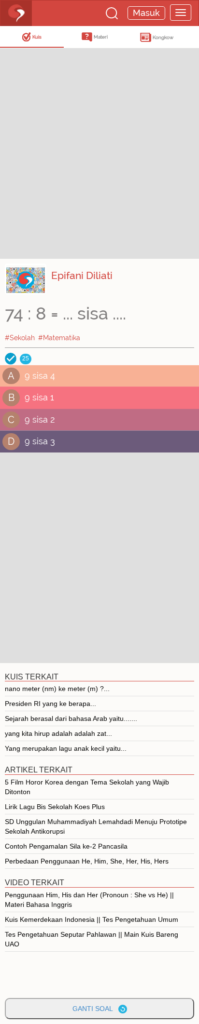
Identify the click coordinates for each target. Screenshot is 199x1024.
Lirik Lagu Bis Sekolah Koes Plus (55, 807)
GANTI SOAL (95, 1008)
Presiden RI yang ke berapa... (50, 703)
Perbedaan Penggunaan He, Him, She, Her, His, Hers (87, 861)
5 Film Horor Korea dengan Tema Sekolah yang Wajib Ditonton (87, 787)
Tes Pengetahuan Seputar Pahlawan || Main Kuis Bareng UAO (91, 939)
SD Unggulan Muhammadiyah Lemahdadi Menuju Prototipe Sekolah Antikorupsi (96, 826)
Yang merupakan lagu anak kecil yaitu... (66, 748)
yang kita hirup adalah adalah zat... (58, 733)
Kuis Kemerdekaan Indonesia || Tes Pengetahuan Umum (91, 919)
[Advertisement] (99, 152)
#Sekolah (20, 338)
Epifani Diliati (82, 275)
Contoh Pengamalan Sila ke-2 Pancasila (66, 846)
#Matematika (59, 338)
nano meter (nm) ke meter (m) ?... (57, 688)
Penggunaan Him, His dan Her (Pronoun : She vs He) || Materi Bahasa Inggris (89, 899)
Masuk (146, 13)
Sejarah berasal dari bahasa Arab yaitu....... (71, 718)
